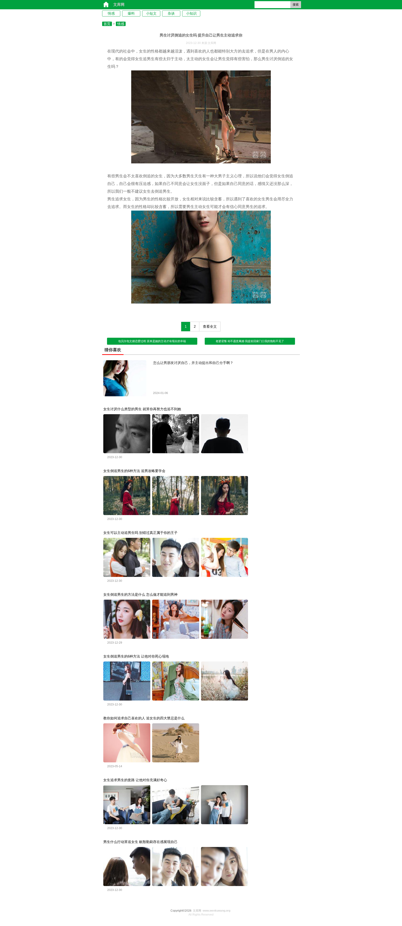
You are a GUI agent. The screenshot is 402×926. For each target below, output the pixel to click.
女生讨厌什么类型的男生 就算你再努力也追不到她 (142, 409)
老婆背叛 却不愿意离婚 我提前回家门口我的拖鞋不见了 (250, 341)
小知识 (191, 13)
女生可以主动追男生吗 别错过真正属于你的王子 (140, 533)
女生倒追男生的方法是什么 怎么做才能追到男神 (140, 594)
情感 (111, 13)
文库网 (118, 5)
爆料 (131, 13)
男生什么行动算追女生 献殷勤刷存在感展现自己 (140, 842)
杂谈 (171, 13)
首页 (107, 24)
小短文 (151, 13)
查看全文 (210, 326)
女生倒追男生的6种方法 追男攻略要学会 (134, 471)
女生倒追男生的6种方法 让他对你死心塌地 (136, 656)
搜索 (296, 4)
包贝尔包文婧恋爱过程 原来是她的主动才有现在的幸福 (152, 341)
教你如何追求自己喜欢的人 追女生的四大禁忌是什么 (143, 718)
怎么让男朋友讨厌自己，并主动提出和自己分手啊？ (193, 363)
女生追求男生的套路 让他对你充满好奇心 (135, 780)
